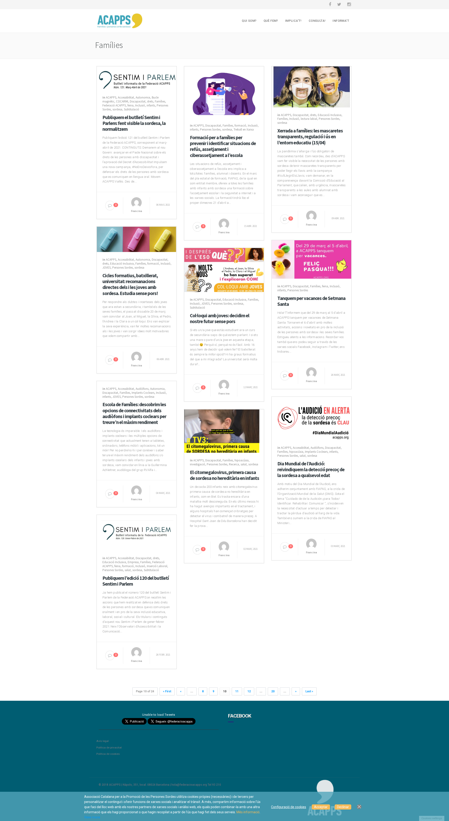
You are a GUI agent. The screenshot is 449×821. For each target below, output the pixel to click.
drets (150, 101)
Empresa (133, 562)
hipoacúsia (296, 452)
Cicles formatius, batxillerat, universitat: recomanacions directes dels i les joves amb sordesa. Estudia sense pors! (130, 284)
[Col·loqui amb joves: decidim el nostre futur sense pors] (224, 270)
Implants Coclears (143, 393)
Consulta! (317, 20)
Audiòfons (142, 389)
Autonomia (143, 97)
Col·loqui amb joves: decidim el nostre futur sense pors (219, 318)
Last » (309, 691)
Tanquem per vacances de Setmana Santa (311, 301)
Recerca (234, 464)
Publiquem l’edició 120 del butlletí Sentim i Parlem (135, 581)
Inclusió (140, 105)
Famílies (160, 101)
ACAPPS (111, 97)
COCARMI (122, 101)
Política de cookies (108, 753)
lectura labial (309, 119)
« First (167, 691)
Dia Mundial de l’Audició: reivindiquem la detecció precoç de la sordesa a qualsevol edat (310, 469)
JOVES (106, 268)
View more (92, 817)
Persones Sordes (210, 129)
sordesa (117, 109)
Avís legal (102, 741)
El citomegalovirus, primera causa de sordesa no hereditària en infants (224, 475)
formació (240, 126)
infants (151, 105)
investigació (197, 464)
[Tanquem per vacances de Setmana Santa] (311, 259)
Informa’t (341, 20)
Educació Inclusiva (329, 115)
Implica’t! (293, 20)
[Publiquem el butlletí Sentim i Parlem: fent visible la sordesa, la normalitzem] (136, 78)
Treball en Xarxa (244, 129)
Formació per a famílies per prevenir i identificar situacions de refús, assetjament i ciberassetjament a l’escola (223, 146)
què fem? (271, 20)
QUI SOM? (249, 20)
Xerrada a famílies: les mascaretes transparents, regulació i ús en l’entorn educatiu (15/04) (310, 137)
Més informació (248, 812)
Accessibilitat (126, 97)
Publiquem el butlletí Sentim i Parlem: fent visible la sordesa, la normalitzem (134, 123)
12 (249, 691)
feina (130, 105)
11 (237, 691)
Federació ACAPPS (114, 105)
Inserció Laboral (157, 566)
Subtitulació (131, 109)
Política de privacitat (109, 747)
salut (303, 456)
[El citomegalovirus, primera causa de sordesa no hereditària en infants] (224, 431)
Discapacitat (137, 101)
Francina (136, 211)
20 (273, 691)
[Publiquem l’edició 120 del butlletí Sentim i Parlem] (136, 532)
